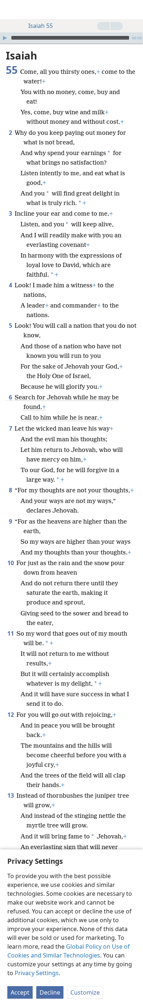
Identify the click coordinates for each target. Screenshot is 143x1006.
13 (11, 795)
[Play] (5, 38)
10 (11, 563)
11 (11, 633)
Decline (50, 992)
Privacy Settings (37, 973)
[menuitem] (11, 9)
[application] (71, 37)
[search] (134, 9)
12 (11, 715)
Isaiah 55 (40, 26)
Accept (20, 992)
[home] (11, 9)
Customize (85, 992)
